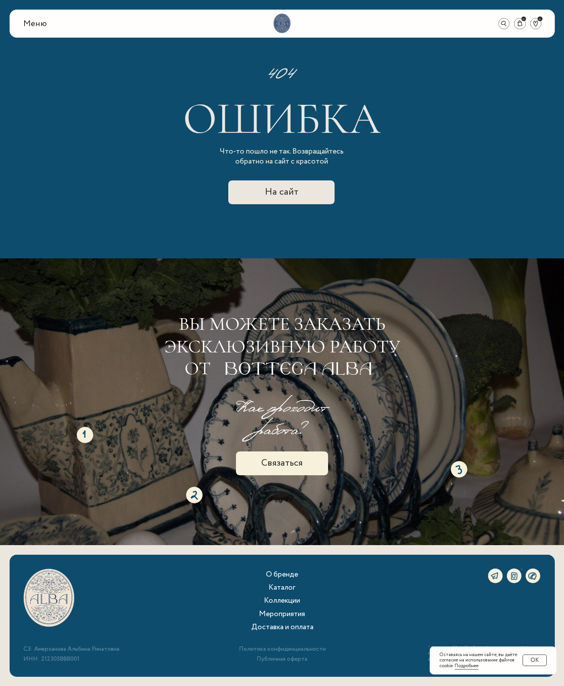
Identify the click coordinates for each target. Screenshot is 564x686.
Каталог (282, 587)
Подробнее (466, 666)
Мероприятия (282, 614)
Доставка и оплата (282, 627)
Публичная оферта (282, 659)
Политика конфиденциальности (282, 649)
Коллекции (282, 600)
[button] (35, 24)
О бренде (282, 574)
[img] (282, 23)
